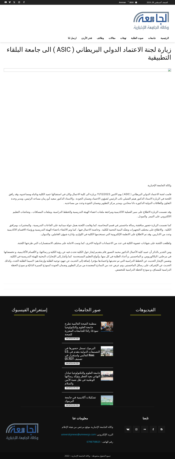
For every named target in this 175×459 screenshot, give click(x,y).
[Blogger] (161, 429)
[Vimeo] (10, 2)
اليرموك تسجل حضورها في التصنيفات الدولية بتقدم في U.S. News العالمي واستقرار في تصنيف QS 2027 (82, 353)
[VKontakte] (128, 429)
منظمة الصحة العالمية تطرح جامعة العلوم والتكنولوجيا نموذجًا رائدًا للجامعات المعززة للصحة (81, 328)
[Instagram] (19, 2)
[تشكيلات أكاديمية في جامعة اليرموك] (107, 400)
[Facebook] (24, 2)
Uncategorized (72, 339)
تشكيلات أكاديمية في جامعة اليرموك (80, 399)
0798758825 (93, 441)
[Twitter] (14, 2)
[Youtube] (6, 2)
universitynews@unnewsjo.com (78, 434)
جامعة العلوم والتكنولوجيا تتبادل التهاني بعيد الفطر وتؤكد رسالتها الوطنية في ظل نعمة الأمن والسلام (82, 378)
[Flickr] (144, 429)
